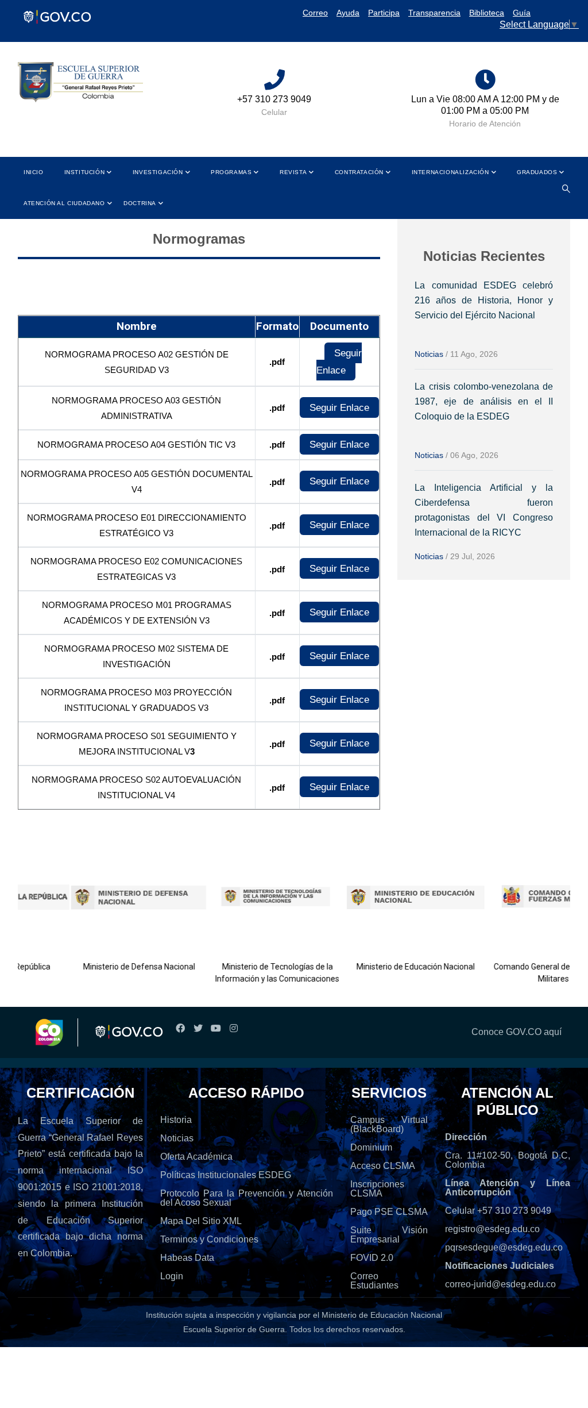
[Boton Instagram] (233, 1028)
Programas (231, 172)
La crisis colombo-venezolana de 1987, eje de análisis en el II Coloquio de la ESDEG (484, 401)
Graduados (537, 172)
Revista (293, 172)
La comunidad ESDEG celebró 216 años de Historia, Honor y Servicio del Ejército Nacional (484, 300)
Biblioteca (486, 12)
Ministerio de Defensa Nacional (116, 966)
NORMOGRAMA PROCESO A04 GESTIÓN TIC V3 (136, 444)
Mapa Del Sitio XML (201, 1221)
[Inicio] (80, 82)
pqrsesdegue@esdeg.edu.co (504, 1247)
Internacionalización (450, 172)
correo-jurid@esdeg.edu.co (500, 1284)
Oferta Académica (196, 1156)
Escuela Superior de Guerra (234, 1329)
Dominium (371, 1147)
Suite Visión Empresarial (389, 1234)
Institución (84, 172)
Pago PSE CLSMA (389, 1212)
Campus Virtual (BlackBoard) (389, 1124)
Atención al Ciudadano (64, 203)
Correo (315, 12)
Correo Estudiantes (374, 1280)
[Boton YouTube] (215, 1028)
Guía (522, 12)
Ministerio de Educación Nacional (392, 966)
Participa (384, 12)
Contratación (359, 172)
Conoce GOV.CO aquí (516, 1032)
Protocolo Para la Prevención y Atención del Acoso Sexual (246, 1197)
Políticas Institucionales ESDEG (225, 1175)
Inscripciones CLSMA (377, 1188)
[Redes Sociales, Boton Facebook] (180, 1028)
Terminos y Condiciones (209, 1239)
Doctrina (139, 203)
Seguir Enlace (339, 361)
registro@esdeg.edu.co (492, 1229)
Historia (176, 1120)
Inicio (34, 172)
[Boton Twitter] (198, 1028)
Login (171, 1276)
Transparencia (434, 12)
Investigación (158, 172)
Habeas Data (187, 1258)
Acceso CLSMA (382, 1166)
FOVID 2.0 (371, 1258)
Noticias (429, 354)
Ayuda (347, 12)
